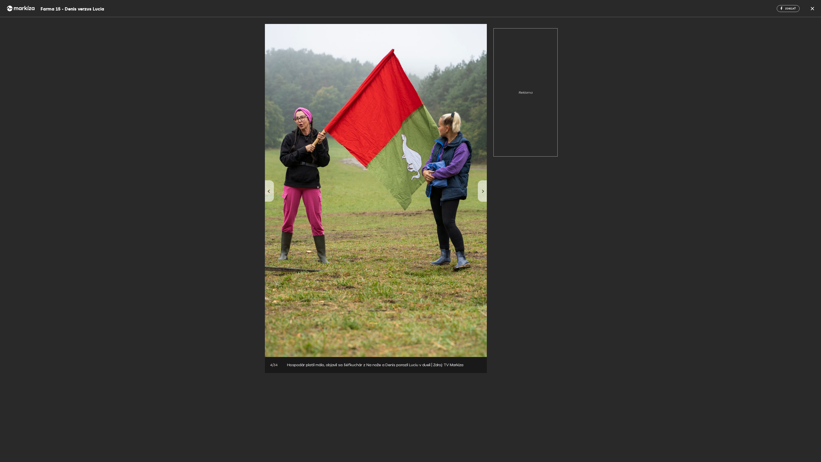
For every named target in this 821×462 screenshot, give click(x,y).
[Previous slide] (269, 191)
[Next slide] (482, 191)
